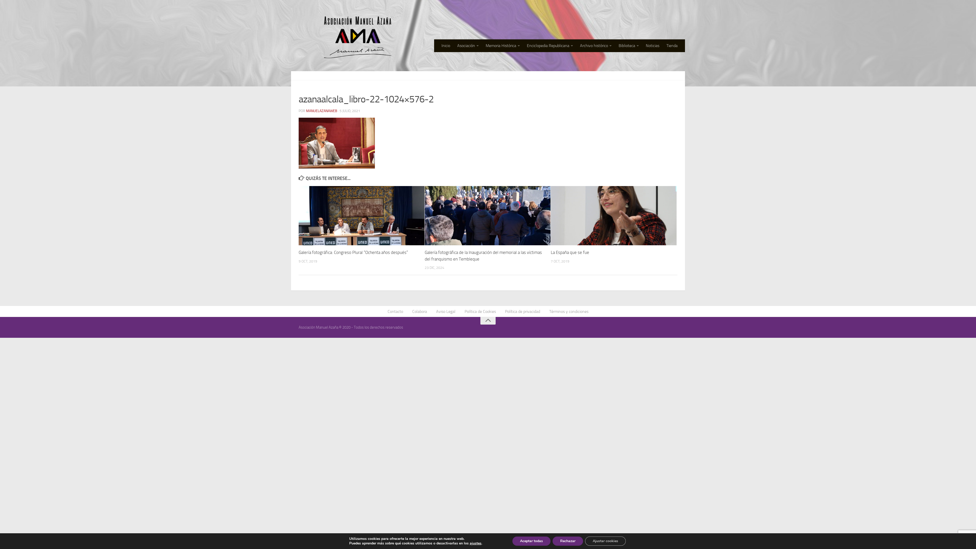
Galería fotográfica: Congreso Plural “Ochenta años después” (353, 252)
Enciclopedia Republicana (548, 45)
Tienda (672, 45)
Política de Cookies (480, 311)
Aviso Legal (445, 311)
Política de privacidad (522, 311)
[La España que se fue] (614, 215)
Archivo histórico (594, 45)
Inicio (445, 45)
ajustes (475, 543)
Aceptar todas (531, 541)
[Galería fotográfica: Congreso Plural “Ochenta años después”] (361, 215)
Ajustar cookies (605, 541)
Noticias (652, 45)
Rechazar (567, 541)
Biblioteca (627, 45)
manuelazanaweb (321, 111)
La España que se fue (570, 252)
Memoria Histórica (501, 45)
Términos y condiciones (568, 311)
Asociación (466, 45)
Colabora (419, 311)
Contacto (395, 311)
